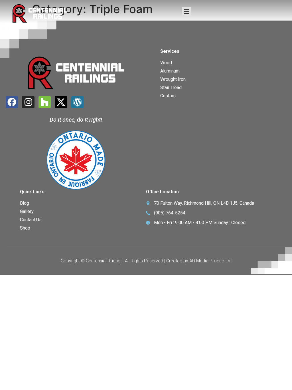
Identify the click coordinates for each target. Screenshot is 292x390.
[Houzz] (44, 102)
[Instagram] (28, 102)
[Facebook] (12, 102)
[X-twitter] (61, 102)
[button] (186, 11)
